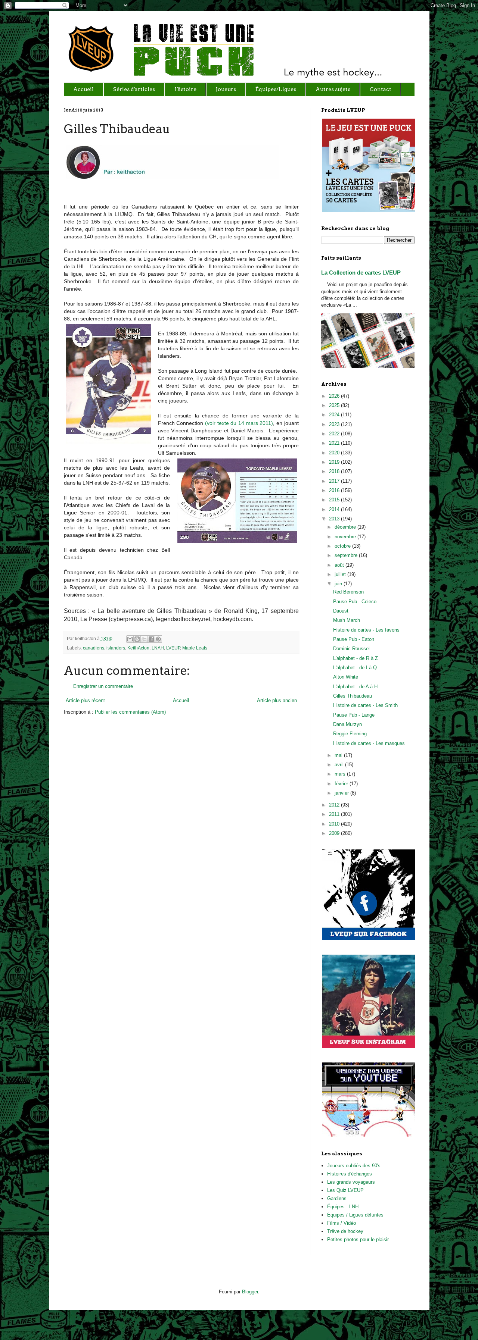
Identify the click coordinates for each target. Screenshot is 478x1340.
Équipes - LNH (342, 1206)
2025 (335, 405)
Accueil (181, 700)
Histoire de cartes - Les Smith (365, 705)
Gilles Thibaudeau (352, 696)
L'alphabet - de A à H (355, 686)
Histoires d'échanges (349, 1174)
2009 (335, 833)
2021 (335, 443)
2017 (335, 481)
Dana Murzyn (347, 724)
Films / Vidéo (341, 1223)
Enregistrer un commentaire (103, 686)
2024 (335, 414)
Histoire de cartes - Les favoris (366, 630)
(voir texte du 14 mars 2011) (239, 423)
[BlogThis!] (137, 639)
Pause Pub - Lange (354, 715)
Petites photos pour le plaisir (358, 1239)
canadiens (93, 647)
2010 (335, 824)
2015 (335, 499)
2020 (335, 452)
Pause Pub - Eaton (353, 639)
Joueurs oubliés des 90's (354, 1165)
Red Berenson (348, 592)
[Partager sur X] (144, 639)
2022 (335, 433)
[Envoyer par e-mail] (130, 639)
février (342, 783)
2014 (335, 509)
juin (339, 583)
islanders (115, 647)
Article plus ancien (277, 700)
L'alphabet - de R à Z (355, 658)
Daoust (340, 611)
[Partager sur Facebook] (151, 639)
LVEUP (173, 647)
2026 (335, 396)
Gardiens (337, 1198)
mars (341, 774)
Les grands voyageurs (351, 1182)
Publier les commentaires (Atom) (130, 712)
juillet (341, 574)
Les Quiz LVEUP (345, 1190)
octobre (343, 546)
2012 (335, 805)
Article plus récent (85, 700)
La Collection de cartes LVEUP (361, 272)
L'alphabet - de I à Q (355, 667)
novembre (346, 536)
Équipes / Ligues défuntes (355, 1215)
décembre (346, 527)
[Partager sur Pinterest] (158, 639)
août (340, 565)
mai (339, 755)
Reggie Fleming (350, 733)
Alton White (345, 677)
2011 (335, 814)
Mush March (346, 620)
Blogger (250, 1291)
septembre (347, 555)
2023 (335, 424)
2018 (335, 471)
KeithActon (138, 647)
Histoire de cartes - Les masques (369, 743)
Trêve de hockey (345, 1231)
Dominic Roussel (351, 648)
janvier (342, 793)
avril (340, 764)
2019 (335, 462)
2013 (335, 519)
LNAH (158, 647)
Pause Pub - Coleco (354, 601)
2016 (335, 490)
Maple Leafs (194, 647)
